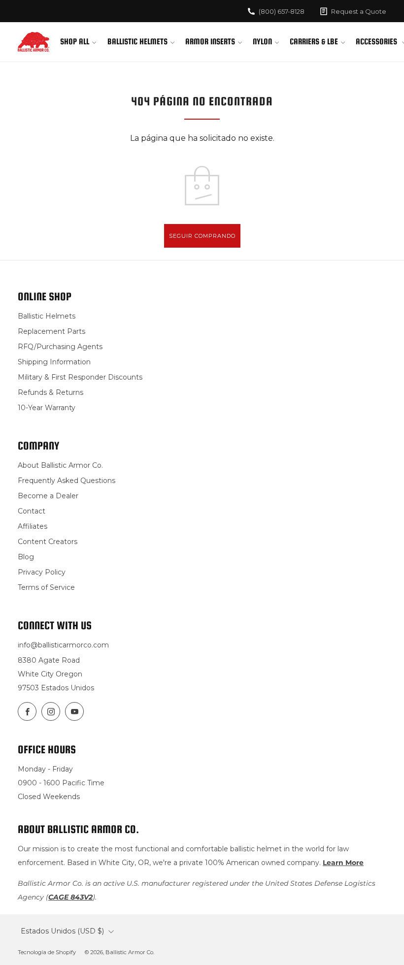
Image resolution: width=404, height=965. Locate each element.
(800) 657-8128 (281, 11)
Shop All (74, 41)
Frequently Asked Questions (66, 480)
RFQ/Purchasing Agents (60, 346)
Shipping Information (54, 361)
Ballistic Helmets (137, 41)
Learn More (343, 862)
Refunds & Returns (50, 392)
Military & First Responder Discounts (80, 377)
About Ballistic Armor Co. (60, 465)
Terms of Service (46, 587)
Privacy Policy (42, 572)
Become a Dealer (48, 495)
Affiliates (32, 526)
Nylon (262, 41)
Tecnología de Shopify (47, 952)
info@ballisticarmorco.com (63, 645)
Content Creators (47, 541)
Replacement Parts (51, 331)
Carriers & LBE (314, 41)
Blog (26, 556)
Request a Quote (358, 11)
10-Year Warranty (46, 407)
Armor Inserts (210, 41)
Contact (31, 511)
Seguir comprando (202, 235)
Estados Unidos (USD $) (62, 931)
